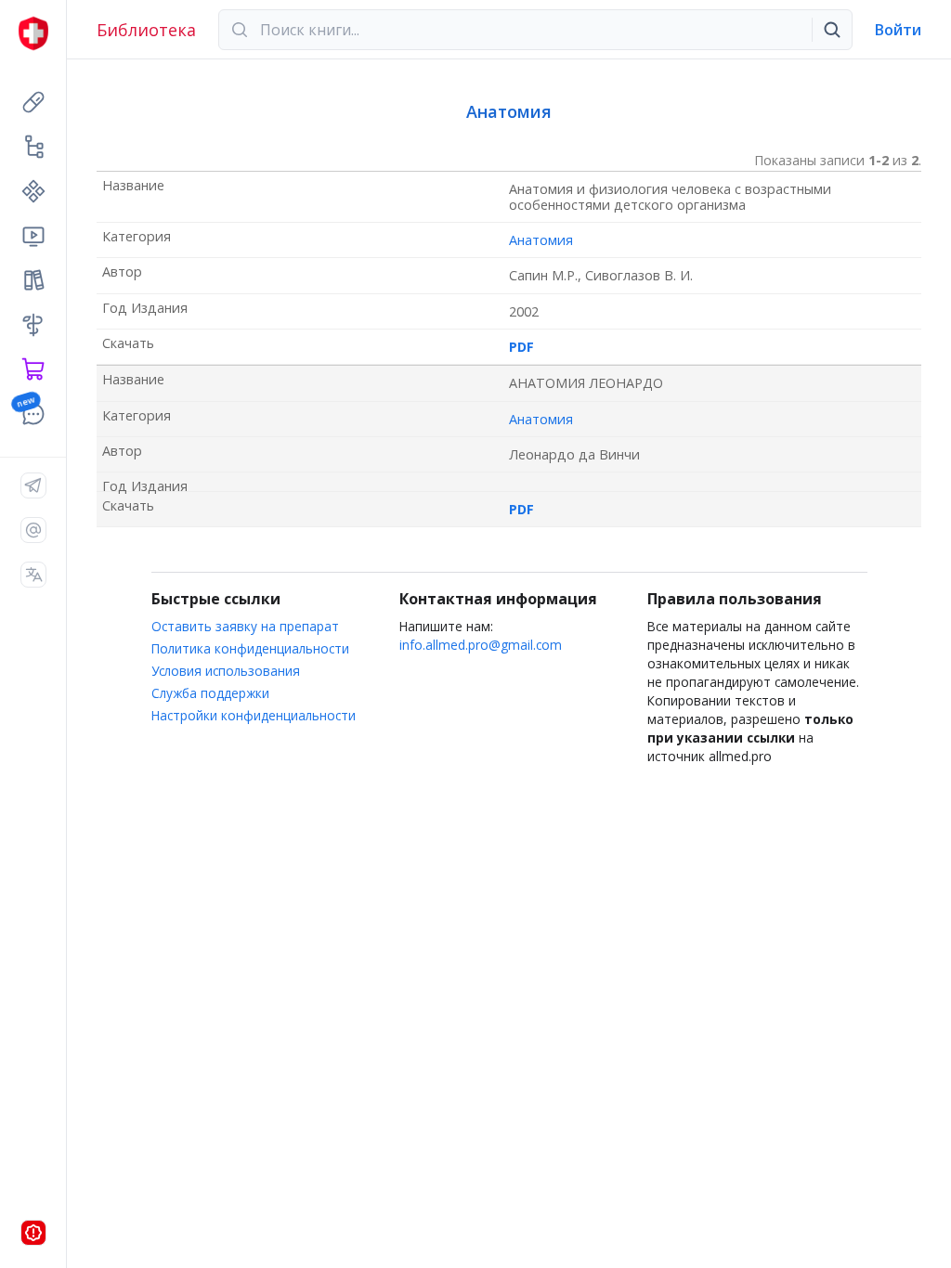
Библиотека (146, 30)
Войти (898, 29)
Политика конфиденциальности (250, 648)
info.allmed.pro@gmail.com (480, 644)
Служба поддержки (210, 693)
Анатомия (541, 240)
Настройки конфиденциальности (253, 715)
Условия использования (225, 670)
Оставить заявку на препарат (245, 626)
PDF (521, 347)
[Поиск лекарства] (832, 29)
